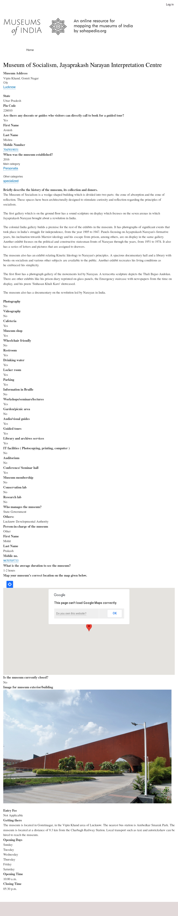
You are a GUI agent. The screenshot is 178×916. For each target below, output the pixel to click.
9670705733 (10, 560)
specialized (10, 180)
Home (30, 50)
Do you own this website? (71, 613)
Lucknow (9, 86)
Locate (10, 584)
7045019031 (10, 149)
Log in (170, 4)
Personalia (10, 168)
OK (115, 613)
